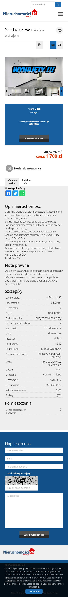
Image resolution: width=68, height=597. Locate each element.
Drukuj (59, 45)
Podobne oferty (26, 181)
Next (61, 91)
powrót (59, 30)
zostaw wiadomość (34, 138)
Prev (6, 91)
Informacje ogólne (12, 181)
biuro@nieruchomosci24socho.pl (34, 121)
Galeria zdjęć (53, 45)
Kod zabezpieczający (19, 473)
